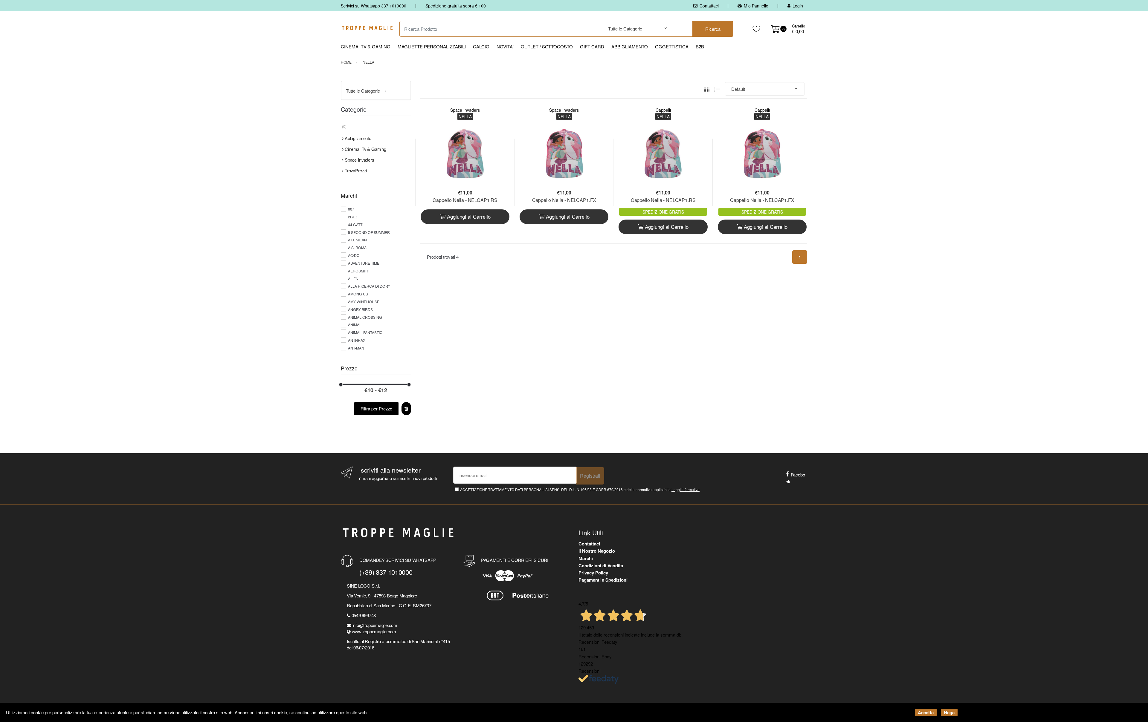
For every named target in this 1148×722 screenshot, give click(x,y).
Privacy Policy (593, 572)
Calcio (481, 46)
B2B (700, 46)
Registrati (590, 475)
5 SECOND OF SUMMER (369, 232)
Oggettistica (672, 46)
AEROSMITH (359, 270)
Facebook (795, 478)
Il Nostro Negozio (596, 551)
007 (351, 208)
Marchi (585, 558)
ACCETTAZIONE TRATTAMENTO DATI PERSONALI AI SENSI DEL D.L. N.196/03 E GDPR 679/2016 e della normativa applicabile (580, 489)
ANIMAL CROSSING (365, 317)
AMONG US (358, 293)
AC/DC (353, 255)
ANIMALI (355, 324)
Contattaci (709, 6)
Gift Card (592, 46)
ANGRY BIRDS (360, 309)
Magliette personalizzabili (432, 46)
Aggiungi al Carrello (468, 216)
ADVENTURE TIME (363, 263)
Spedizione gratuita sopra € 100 (455, 6)
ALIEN (353, 278)
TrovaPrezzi (356, 170)
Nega (949, 712)
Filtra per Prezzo (376, 408)
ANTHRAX (356, 340)
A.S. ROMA (357, 247)
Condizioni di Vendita (600, 565)
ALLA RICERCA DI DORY (369, 286)
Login (798, 6)
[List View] (717, 88)
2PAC (352, 216)
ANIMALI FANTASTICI (365, 332)
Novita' (505, 46)
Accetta (926, 712)
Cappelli (663, 110)
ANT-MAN (356, 347)
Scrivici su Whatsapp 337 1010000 (373, 6)
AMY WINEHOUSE (363, 301)
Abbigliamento (629, 46)
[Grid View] (706, 88)
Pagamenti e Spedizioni (603, 580)
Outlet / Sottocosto (547, 46)
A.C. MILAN (357, 239)
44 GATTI (355, 224)
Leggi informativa (685, 489)
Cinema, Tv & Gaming (365, 46)
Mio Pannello (756, 6)
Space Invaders (465, 110)
